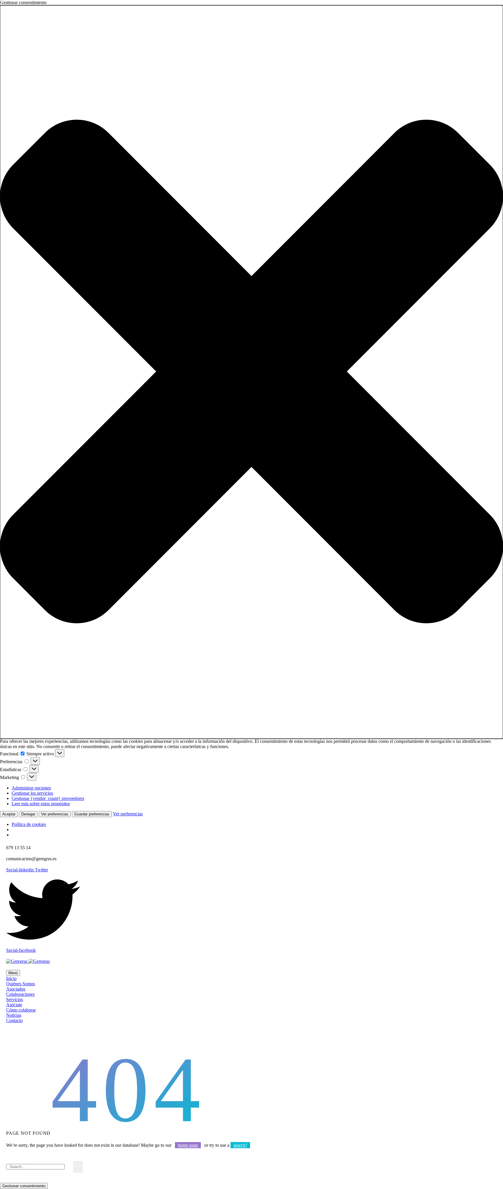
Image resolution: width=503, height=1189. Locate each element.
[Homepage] (28, 961)
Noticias (13, 1015)
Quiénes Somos (20, 983)
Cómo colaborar (21, 1009)
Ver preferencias (54, 814)
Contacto (14, 1020)
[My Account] (9, 1038)
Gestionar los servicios (32, 793)
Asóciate (14, 1004)
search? (240, 1145)
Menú (13, 973)
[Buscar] (78, 1167)
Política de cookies (29, 824)
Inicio (11, 978)
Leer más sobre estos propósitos (41, 803)
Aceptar (8, 814)
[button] (251, 372)
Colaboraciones (20, 994)
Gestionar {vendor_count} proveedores (48, 798)
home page (188, 1145)
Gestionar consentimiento (23, 1186)
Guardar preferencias (91, 814)
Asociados (15, 988)
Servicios (14, 999)
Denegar (28, 814)
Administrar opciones (31, 787)
